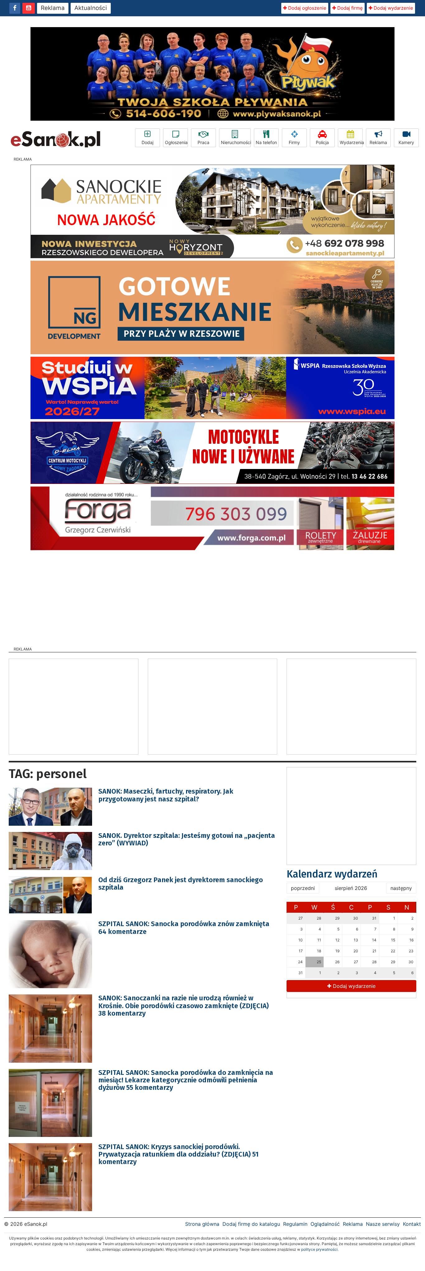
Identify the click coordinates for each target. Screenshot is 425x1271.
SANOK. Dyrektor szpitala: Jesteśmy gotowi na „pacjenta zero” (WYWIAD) (186, 839)
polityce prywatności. (320, 1249)
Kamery (406, 142)
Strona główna (202, 1224)
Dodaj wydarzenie (392, 8)
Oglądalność (325, 1224)
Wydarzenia (351, 142)
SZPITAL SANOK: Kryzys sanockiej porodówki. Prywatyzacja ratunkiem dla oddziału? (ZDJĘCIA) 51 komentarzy (178, 1154)
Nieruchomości (236, 142)
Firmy (294, 142)
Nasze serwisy (383, 1224)
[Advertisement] (212, 596)
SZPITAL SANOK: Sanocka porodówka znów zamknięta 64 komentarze (183, 927)
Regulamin (295, 1224)
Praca (203, 142)
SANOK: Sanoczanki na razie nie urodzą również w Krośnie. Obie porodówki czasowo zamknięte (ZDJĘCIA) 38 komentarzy (183, 1005)
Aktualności (90, 8)
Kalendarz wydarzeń (332, 874)
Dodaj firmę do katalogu (251, 1224)
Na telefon (266, 142)
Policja (322, 142)
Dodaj (147, 142)
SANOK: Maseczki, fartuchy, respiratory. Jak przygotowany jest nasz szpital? (165, 795)
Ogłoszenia (176, 142)
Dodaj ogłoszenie (306, 8)
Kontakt (412, 1224)
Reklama (53, 8)
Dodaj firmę (349, 8)
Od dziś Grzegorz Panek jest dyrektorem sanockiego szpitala (180, 884)
